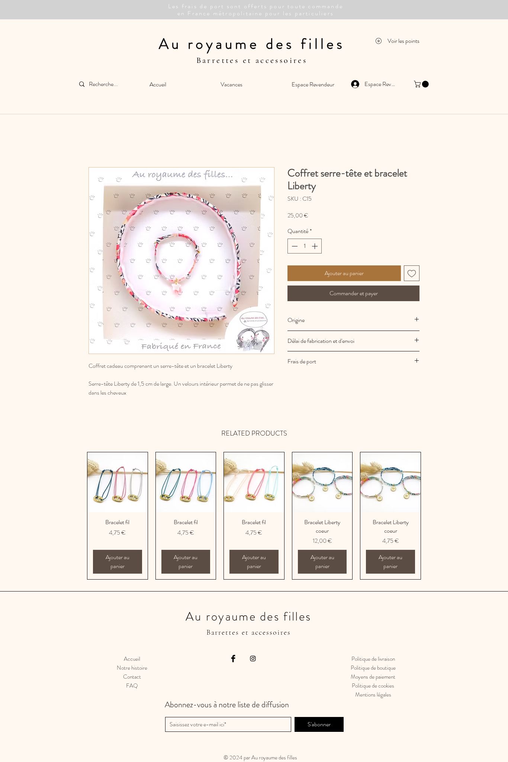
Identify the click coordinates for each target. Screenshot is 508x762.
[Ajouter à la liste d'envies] (411, 273)
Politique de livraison (373, 659)
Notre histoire (132, 668)
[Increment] (315, 246)
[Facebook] (233, 658)
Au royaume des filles (252, 43)
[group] (254, 516)
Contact (132, 677)
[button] (422, 84)
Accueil (132, 659)
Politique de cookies (373, 686)
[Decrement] (294, 246)
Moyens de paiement (373, 677)
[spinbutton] (304, 246)
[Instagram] (253, 658)
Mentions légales (373, 695)
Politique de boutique (373, 668)
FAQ (132, 686)
